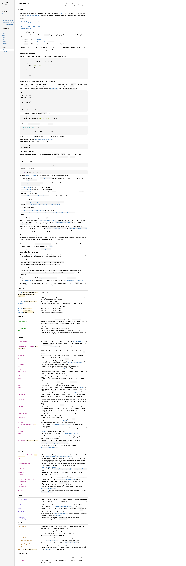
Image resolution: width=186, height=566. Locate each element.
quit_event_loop (22, 530)
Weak (19, 433)
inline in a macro (36, 39)
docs (19, 298)
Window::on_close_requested (48, 467)
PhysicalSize (21, 399)
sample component (31, 175)
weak (47, 185)
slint (6, 2)
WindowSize (21, 490)
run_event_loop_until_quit (25, 540)
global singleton (34, 255)
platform (20, 305)
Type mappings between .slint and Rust (31, 24)
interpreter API (71, 44)
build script (55, 86)
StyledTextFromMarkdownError (26, 424)
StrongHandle (21, 517)
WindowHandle (22, 440)
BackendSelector (22, 341)
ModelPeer (21, 385)
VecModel (20, 431)
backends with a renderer (79, 341)
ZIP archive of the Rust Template (44, 139)
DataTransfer (21, 355)
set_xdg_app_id (22, 546)
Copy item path (28, 4)
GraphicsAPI (21, 472)
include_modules (22, 321)
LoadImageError (22, 369)
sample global (27, 280)
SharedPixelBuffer (22, 413)
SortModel (20, 421)
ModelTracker (21, 512)
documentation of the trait (74, 280)
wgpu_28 (20, 308)
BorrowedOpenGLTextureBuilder (26, 346)
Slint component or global (72, 433)
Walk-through (33, 15)
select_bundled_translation (25, 544)
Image (19, 361)
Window (20, 435)
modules (46, 86)
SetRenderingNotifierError (25, 481)
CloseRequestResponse (24, 463)
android (20, 292)
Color (19, 350)
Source (19, 5)
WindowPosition (22, 486)
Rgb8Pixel (20, 557)
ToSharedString (22, 519)
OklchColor (21, 389)
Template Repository (29, 136)
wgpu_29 (20, 310)
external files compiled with (43, 41)
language (20, 303)
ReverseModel (21, 405)
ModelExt (20, 510)
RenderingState (22, 476)
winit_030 (20, 312)
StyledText (20, 422)
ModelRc (20, 387)
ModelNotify (21, 382)
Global (19, 504)
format (19, 319)
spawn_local (21, 549)
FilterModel (21, 359)
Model (19, 508)
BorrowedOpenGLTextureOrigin (26, 455)
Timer (19, 428)
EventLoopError (22, 469)
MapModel (20, 378)
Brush (19, 458)
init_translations (22, 328)
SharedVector (21, 419)
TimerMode (21, 485)
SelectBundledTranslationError (26, 479)
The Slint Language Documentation (30, 22)
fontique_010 (21, 301)
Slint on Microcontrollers (28, 28)
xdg (71, 546)
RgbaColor (20, 406)
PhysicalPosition (22, 394)
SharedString (21, 417)
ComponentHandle (23, 499)
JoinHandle (21, 364)
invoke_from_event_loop (24, 526)
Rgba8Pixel (21, 560)
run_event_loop (22, 537)
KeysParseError (22, 368)
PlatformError (21, 474)
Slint (62, 13)
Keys (19, 366)
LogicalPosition (22, 371)
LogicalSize (21, 375)
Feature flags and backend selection (30, 26)
